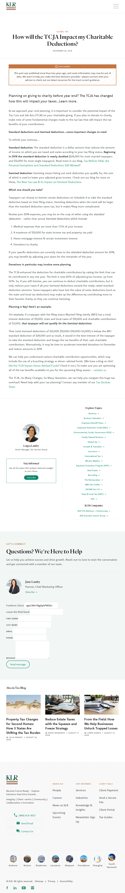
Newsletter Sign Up (85, 819)
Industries (82, 797)
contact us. (100, 370)
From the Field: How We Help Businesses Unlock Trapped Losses (101, 723)
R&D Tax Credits (92, 484)
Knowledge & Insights (84, 807)
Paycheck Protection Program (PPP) (93, 465)
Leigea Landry (31, 445)
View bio (30, 591)
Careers (57, 797)
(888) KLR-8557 (27, 815)
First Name (12, 618)
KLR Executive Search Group (93, 515)
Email (9, 631)
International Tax (93, 456)
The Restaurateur (93, 480)
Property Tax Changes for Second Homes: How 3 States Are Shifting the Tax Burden (23, 725)
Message (10, 658)
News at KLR (60, 805)
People (57, 790)
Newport (69, 865)
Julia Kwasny (16, 737)
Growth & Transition (92, 446)
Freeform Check (15, 605)
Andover (13, 865)
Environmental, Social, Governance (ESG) (93, 432)
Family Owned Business (93, 437)
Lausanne (55, 865)
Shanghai (97, 865)
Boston (27, 865)
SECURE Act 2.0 (93, 489)
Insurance (93, 451)
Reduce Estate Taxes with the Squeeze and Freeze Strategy (61, 723)
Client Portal (107, 809)
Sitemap (39, 881)
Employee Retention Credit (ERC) (92, 427)
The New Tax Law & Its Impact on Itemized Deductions (49, 181)
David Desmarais (56, 733)
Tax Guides (105, 817)
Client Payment (108, 790)
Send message (18, 664)
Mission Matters (93, 461)
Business (93, 413)
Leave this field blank (18, 611)
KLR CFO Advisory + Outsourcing (93, 511)
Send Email (27, 823)
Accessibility (66, 881)
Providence (83, 865)
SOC (93, 499)
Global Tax (93, 442)
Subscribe (31, 477)
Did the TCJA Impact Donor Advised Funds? (34, 365)
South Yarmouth (112, 865)
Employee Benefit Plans (93, 423)
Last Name (12, 625)
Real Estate (93, 470)
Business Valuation (93, 418)
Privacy (51, 881)
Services (81, 790)
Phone (9, 638)
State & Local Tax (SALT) (93, 494)
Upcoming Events (59, 815)
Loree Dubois (94, 733)
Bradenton (41, 865)
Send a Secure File (107, 800)
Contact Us (27, 831)
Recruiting (93, 475)
